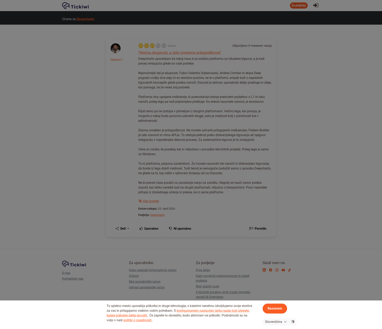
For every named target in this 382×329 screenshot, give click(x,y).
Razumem (275, 308)
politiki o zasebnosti (137, 320)
